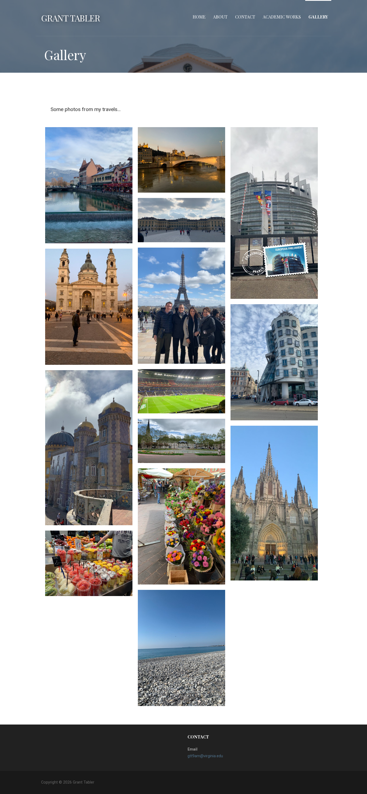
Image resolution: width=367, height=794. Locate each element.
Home (199, 17)
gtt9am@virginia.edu (205, 756)
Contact (245, 17)
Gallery (318, 17)
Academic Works (282, 17)
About (220, 17)
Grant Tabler (70, 18)
